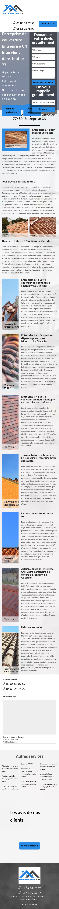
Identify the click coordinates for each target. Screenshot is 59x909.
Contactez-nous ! (30, 904)
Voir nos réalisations (11, 111)
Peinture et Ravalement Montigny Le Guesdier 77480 (48, 787)
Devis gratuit (48, 24)
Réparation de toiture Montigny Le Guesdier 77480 (10, 768)
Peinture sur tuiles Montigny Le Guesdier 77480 (10, 778)
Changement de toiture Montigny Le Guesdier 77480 (48, 766)
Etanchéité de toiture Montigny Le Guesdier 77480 (29, 784)
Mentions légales (29, 899)
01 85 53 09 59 (25, 23)
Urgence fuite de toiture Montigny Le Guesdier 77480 (47, 776)
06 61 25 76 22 (25, 29)
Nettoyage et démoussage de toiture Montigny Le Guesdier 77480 (29, 773)
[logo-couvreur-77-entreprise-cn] (13, 9)
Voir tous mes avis (29, 846)
